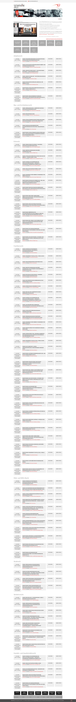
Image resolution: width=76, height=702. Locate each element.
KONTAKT (54, 697)
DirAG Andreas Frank (33, 294)
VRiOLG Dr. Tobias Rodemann (34, 115)
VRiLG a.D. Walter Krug (33, 152)
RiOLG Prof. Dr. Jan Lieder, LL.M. (35, 664)
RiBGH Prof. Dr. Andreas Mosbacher (35, 582)
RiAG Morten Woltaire (33, 252)
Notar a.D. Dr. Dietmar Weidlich (35, 146)
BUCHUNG (50, 58)
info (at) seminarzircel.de (33, 1)
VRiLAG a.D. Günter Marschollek (35, 67)
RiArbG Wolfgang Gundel (34, 84)
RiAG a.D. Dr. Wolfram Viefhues (35, 282)
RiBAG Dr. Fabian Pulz (33, 90)
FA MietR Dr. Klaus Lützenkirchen (35, 496)
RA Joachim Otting (33, 612)
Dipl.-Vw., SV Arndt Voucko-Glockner (36, 318)
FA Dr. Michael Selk (33, 129)
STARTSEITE (20, 697)
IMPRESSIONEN (34, 697)
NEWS (46, 697)
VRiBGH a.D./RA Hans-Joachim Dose (35, 397)
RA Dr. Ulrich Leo (32, 503)
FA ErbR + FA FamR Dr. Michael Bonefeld (36, 215)
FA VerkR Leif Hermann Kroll (34, 575)
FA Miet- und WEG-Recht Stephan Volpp (36, 490)
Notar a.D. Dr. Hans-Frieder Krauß (35, 177)
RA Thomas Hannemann (34, 524)
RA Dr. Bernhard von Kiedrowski (35, 110)
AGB (49, 697)
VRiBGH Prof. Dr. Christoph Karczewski (36, 158)
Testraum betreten (51, 34)
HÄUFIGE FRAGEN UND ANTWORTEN (54, 39)
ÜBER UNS (41, 697)
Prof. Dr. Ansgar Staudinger (34, 287)
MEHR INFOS (58, 58)
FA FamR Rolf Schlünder (34, 257)
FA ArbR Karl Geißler (33, 78)
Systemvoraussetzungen (43, 34)
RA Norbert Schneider (33, 355)
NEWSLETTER (26, 697)
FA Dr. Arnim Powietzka (33, 61)
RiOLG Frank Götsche (33, 330)
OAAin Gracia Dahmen (33, 568)
